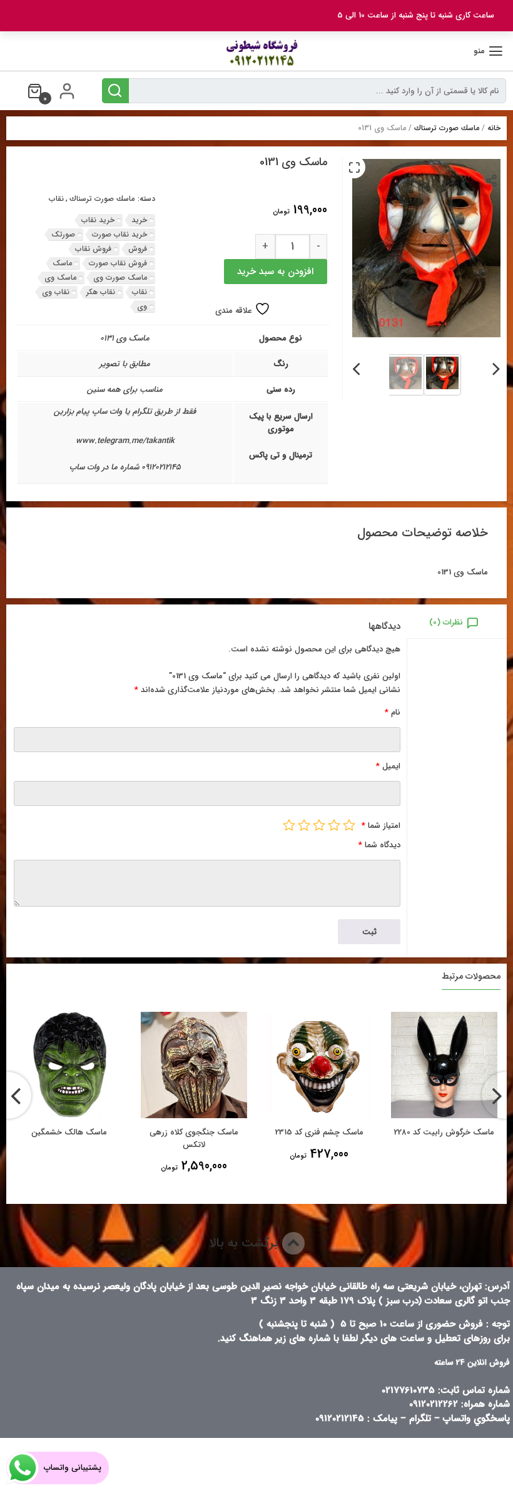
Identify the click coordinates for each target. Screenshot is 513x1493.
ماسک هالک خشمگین (69, 1132)
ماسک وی (60, 277)
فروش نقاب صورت (118, 263)
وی (142, 306)
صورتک (63, 234)
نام (392, 712)
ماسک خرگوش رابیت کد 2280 (444, 1132)
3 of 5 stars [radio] (319, 824)
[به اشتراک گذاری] (492, 180)
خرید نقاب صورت (119, 234)
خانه (493, 128)
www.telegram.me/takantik (125, 440)
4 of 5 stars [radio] (304, 824)
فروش (137, 249)
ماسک (62, 263)
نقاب (56, 199)
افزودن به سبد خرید (275, 271)
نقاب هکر (100, 292)
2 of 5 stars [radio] (334, 824)
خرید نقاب (97, 220)
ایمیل (388, 766)
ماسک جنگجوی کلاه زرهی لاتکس (194, 1138)
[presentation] (496, 366)
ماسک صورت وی (120, 277)
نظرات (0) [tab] (446, 622)
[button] (354, 167)
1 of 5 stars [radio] (349, 824)
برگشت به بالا (245, 1243)
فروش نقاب (93, 249)
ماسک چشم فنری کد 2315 (319, 1132)
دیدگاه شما (379, 845)
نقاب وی (55, 292)
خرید (139, 220)
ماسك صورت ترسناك (446, 128)
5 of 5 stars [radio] (289, 824)
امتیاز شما (381, 825)
